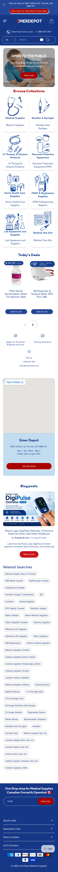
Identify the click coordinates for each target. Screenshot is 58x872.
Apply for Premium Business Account (15, 343)
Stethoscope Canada (38, 580)
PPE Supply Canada (14, 608)
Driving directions (42, 342)
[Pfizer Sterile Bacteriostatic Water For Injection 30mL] (16, 273)
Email (10, 801)
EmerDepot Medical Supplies (33, 866)
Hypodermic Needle (15, 587)
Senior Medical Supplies (36, 615)
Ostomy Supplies (42, 622)
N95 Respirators (12, 643)
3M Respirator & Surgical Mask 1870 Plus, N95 (42, 293)
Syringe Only (11, 733)
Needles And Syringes (15, 726)
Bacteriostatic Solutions (35, 719)
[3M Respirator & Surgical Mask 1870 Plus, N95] (42, 273)
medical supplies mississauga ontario (22, 663)
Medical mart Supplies (16, 629)
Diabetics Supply (38, 608)
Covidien (9, 601)
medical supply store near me (19, 740)
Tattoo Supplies (40, 636)
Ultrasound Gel (42, 684)
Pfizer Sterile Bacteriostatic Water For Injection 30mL (16, 293)
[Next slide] (33, 325)
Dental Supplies (27, 601)
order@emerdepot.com (29, 365)
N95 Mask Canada (14, 580)
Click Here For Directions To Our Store (29, 11)
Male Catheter (12, 615)
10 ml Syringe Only (14, 698)
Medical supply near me (35, 733)
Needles (36, 726)
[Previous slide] (25, 325)
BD (41, 594)
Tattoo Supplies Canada (16, 622)
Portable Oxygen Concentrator (19, 594)
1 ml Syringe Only (34, 691)
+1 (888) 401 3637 (43, 31)
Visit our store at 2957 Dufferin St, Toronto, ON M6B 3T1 (31, 4)
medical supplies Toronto (17, 670)
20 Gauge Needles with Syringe (20, 705)
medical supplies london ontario (20, 657)
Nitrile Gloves (11, 719)
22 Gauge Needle (13, 712)
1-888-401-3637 (29, 361)
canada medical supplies (17, 677)
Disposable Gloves (36, 712)
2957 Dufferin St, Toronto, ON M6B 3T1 (28, 446)
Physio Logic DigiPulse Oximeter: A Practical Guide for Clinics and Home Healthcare (29, 532)
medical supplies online (16, 767)
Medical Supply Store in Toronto (20, 573)
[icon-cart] (51, 21)
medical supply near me (16, 747)
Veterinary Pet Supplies (16, 636)
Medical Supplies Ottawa (17, 684)
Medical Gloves (12, 691)
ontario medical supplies (38, 643)
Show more (29, 554)
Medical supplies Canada (17, 650)
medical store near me (16, 754)
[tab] (9, 83)
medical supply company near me (21, 761)
